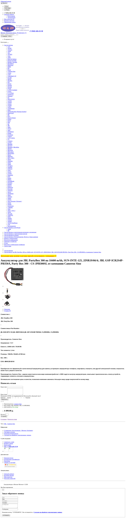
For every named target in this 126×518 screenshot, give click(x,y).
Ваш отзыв (4, 394)
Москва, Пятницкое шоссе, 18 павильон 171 (13, 33)
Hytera (9, 119)
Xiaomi (10, 218)
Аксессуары (7, 246)
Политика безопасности (11, 433)
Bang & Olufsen (12, 59)
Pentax (9, 178)
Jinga (9, 127)
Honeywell (11, 113)
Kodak (9, 133)
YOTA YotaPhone (12, 223)
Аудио (6, 243)
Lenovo (10, 136)
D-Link (10, 77)
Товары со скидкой (9, 462)
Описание (7, 309)
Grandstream (11, 108)
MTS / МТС (11, 158)
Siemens (10, 196)
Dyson (9, 88)
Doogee (10, 85)
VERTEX (10, 215)
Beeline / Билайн (12, 62)
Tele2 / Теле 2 (11, 210)
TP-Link (10, 213)
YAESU (10, 220)
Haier (9, 110)
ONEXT (10, 169)
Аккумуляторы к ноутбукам (12, 227)
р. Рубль (7, 10)
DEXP (9, 79)
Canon (9, 73)
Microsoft (10, 150)
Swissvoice (11, 206)
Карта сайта (7, 445)
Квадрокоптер (12, 226)
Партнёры (7, 461)
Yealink (10, 221)
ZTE (9, 224)
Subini (9, 203)
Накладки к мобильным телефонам (14, 244)
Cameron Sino (11, 71)
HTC (9, 116)
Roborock (10, 187)
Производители (8, 458)
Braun (9, 70)
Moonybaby (11, 153)
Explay (9, 91)
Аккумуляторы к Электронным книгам (15, 234)
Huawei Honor (12, 118)
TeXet (9, 212)
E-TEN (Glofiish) (12, 90)
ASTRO (10, 54)
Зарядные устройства (10, 241)
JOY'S (9, 128)
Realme (10, 184)
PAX (9, 176)
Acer (9, 46)
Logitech (10, 141)
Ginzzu (9, 104)
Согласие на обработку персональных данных (17, 435)
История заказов (9, 475)
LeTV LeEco (11, 138)
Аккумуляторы (8, 45)
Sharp (9, 195)
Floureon (10, 96)
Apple (9, 51)
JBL (9, 125)
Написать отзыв (12, 419)
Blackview (10, 65)
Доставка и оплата (9, 432)
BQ (9, 68)
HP (8, 114)
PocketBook (11, 181)
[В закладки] (1, 401)
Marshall (10, 144)
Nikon (9, 159)
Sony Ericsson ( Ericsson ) (15, 201)
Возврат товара (8, 443)
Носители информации (11, 240)
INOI (9, 121)
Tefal (9, 209)
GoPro (9, 107)
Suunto (9, 204)
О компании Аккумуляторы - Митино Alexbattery (18, 430)
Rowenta (10, 189)
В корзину (4, 416)
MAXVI (10, 145)
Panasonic (10, 175)
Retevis (10, 186)
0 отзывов (4, 419)
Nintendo (10, 161)
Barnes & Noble (12, 60)
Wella (9, 217)
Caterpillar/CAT (12, 76)
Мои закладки (8, 477)
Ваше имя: (4, 387)
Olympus (10, 165)
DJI (9, 82)
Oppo (9, 170)
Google (10, 105)
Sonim (9, 198)
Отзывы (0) (7, 310)
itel (8, 124)
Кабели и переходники (10, 238)
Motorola (10, 156)
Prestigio (10, 182)
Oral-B (9, 172)
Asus (9, 56)
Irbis (9, 122)
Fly (8, 97)
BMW (9, 67)
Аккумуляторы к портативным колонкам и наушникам (20, 232)
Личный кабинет (9, 474)
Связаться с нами (9, 442)
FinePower (10, 94)
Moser (9, 155)
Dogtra (9, 84)
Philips (9, 179)
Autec (9, 57)
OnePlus (10, 167)
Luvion (9, 142)
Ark (9, 53)
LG (8, 139)
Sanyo (9, 192)
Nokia (9, 162)
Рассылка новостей (9, 478)
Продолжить (4, 399)
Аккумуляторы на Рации (11, 235)
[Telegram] (11, 451)
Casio (9, 74)
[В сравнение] (3, 401)
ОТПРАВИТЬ (6, 515)
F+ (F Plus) (11, 93)
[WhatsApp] (6, 451)
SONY (9, 199)
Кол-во (3, 414)
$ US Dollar (7, 8)
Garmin (10, 101)
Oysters (10, 173)
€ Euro (6, 6)
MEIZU (10, 148)
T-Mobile (10, 207)
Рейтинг (3, 397)
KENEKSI (11, 131)
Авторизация (11, 17)
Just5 (9, 130)
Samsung (10, 190)
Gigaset (10, 102)
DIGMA (10, 80)
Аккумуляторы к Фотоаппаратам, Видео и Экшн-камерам (21, 237)
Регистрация (11, 16)
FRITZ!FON (11, 99)
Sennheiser (10, 193)
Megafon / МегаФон (13, 147)
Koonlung (10, 135)
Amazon (10, 50)
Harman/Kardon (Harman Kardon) (17, 111)
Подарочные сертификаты (12, 459)
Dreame (10, 87)
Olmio (9, 164)
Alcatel (9, 48)
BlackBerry (11, 63)
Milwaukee (11, 152)
